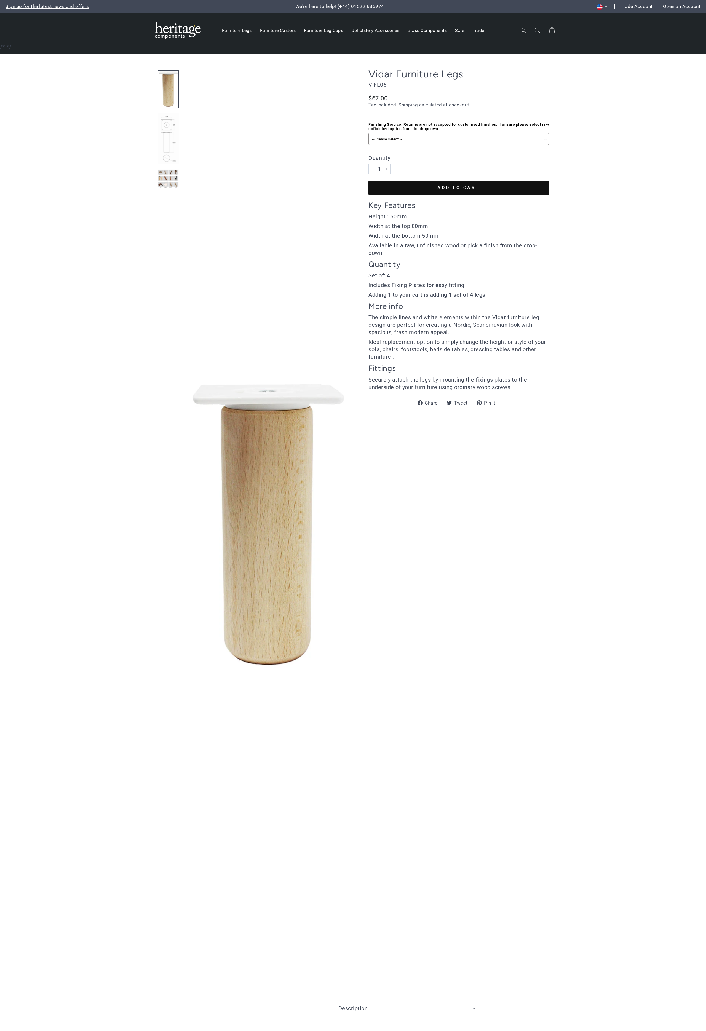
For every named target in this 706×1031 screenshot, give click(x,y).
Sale (459, 30)
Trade (478, 30)
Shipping (408, 105)
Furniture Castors (278, 30)
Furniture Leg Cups (323, 30)
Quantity (379, 158)
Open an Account (682, 6)
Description (353, 1008)
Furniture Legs (237, 30)
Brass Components (427, 30)
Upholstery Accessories (375, 30)
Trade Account (637, 6)
